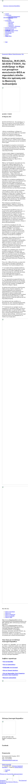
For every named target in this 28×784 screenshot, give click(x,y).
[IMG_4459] (11, 111)
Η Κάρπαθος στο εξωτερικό (10, 667)
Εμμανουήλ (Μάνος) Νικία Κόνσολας (11, 54)
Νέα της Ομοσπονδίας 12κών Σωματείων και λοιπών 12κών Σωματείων (13, 674)
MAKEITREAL (18, 767)
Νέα (23, 54)
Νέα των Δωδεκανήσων (9, 664)
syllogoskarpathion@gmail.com (10, 760)
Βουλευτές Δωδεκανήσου (9, 677)
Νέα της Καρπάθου (8, 661)
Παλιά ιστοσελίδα (6, 764)
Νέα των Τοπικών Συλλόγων (10, 670)
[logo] (11, 6)
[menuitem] (15, 13)
